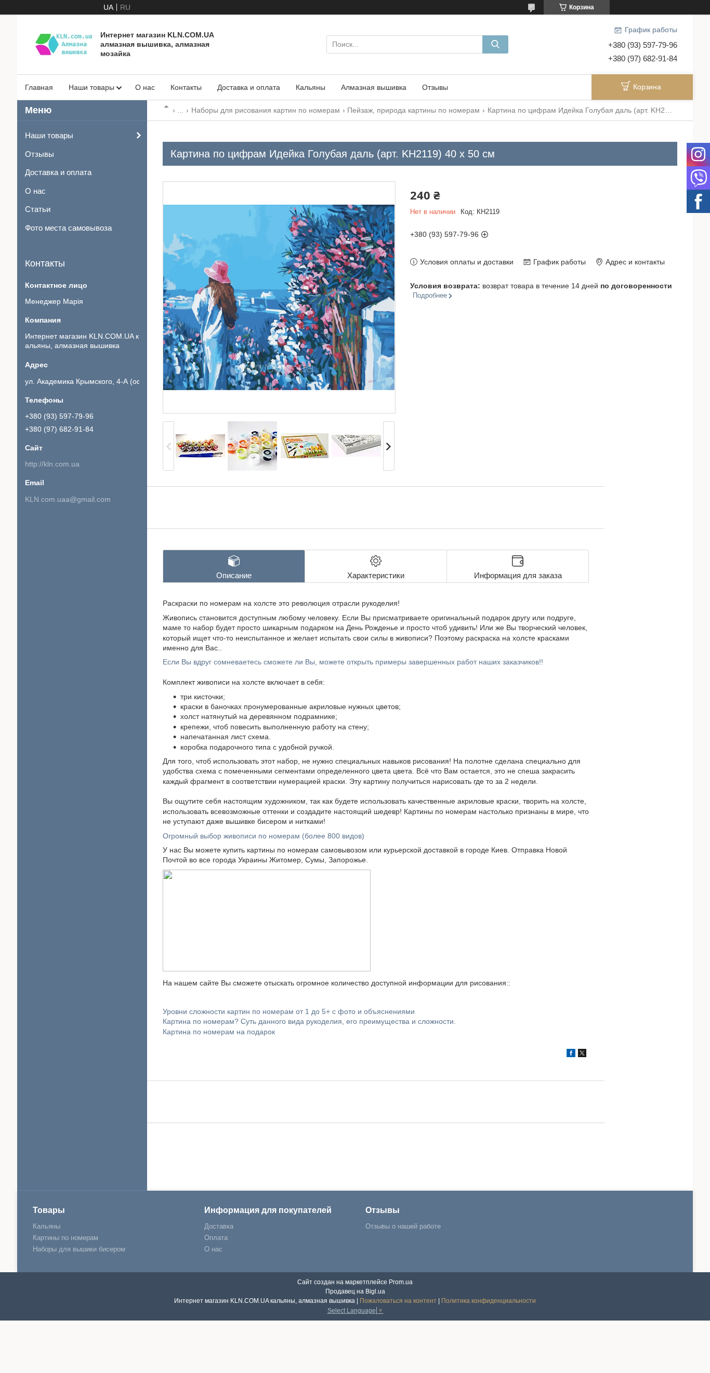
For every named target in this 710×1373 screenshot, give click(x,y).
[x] (582, 1054)
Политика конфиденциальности (488, 1300)
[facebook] (571, 1054)
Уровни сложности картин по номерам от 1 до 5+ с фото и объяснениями (289, 1011)
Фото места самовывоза (68, 227)
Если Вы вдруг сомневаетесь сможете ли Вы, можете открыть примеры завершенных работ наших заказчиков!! (353, 662)
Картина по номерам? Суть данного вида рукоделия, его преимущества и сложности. (309, 1021)
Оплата (216, 1238)
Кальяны (310, 87)
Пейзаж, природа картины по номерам (413, 110)
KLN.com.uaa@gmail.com (68, 499)
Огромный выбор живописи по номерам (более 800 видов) (263, 836)
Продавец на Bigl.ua (355, 1291)
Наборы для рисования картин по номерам (265, 110)
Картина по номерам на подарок (219, 1032)
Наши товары (91, 87)
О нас (145, 87)
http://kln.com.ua (52, 464)
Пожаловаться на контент (398, 1300)
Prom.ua (401, 1282)
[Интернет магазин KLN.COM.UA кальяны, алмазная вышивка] (64, 43)
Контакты (186, 87)
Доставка (218, 1226)
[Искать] (495, 44)
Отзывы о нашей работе (403, 1226)
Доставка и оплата (248, 87)
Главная (39, 87)
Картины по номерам (65, 1238)
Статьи (37, 209)
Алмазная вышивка (373, 87)
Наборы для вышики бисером (79, 1249)
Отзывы (435, 87)
